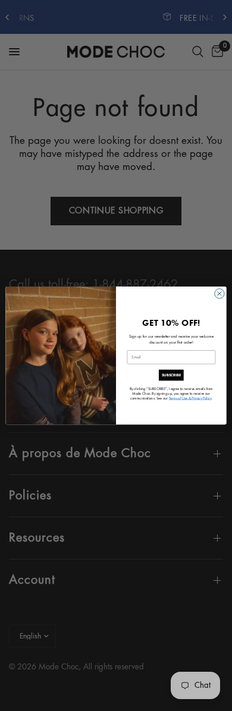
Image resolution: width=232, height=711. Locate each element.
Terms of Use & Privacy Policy (190, 397)
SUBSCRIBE (171, 374)
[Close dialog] (219, 293)
